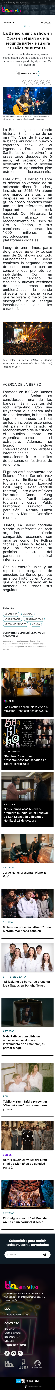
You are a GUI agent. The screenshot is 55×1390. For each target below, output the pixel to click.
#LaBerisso (11, 614)
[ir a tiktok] (7, 1353)
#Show (36, 624)
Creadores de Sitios (35, 1386)
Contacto (9, 1340)
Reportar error (12, 1336)
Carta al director (12, 1332)
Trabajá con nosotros (15, 1344)
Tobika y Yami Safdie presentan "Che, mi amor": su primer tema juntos (25, 1105)
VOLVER (47, 22)
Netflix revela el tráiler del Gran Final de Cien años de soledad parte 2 (25, 1163)
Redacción (9, 1329)
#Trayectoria (12, 619)
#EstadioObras (34, 619)
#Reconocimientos (15, 624)
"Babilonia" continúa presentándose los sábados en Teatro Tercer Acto (25, 760)
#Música (28, 614)
